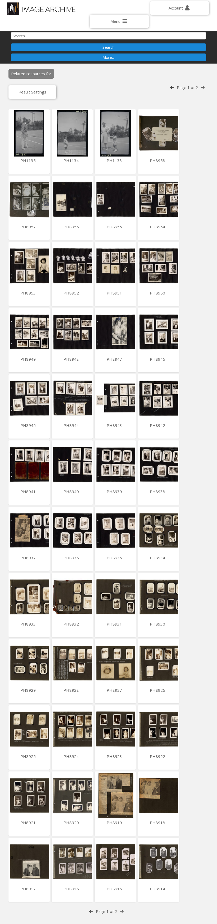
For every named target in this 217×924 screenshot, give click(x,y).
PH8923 (115, 756)
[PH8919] (115, 795)
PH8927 (115, 690)
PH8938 (158, 491)
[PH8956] (72, 199)
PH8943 (115, 425)
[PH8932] (72, 597)
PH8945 (28, 425)
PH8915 (115, 888)
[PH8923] (115, 729)
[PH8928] (72, 663)
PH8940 (72, 491)
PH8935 (115, 557)
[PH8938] (158, 464)
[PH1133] (115, 133)
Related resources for (31, 73)
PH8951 (115, 293)
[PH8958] (158, 133)
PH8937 (28, 557)
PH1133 (115, 160)
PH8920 (72, 822)
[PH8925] (29, 729)
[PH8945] (29, 398)
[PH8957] (29, 199)
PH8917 (28, 888)
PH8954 (158, 226)
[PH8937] (29, 530)
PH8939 (115, 491)
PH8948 (72, 359)
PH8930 (158, 624)
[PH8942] (158, 398)
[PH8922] (158, 729)
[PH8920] (72, 795)
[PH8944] (72, 398)
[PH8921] (29, 795)
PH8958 (158, 160)
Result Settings (32, 92)
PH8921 (28, 822)
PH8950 (158, 293)
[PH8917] (29, 861)
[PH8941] (29, 464)
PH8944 (72, 425)
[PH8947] (115, 332)
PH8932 (72, 624)
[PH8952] (72, 266)
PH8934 (158, 557)
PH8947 (115, 359)
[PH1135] (29, 133)
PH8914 (158, 888)
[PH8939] (115, 464)
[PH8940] (72, 464)
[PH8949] (29, 332)
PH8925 (28, 756)
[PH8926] (158, 663)
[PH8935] (115, 530)
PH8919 (115, 822)
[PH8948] (72, 332)
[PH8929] (29, 663)
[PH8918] (158, 795)
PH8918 (158, 822)
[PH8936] (72, 530)
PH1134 (72, 160)
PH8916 (72, 888)
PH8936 (72, 557)
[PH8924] (72, 729)
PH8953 (28, 293)
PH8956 (72, 226)
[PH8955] (115, 199)
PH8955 (115, 226)
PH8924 (72, 756)
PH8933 (28, 624)
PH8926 (158, 690)
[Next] (203, 87)
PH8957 (28, 226)
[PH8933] (29, 597)
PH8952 (72, 293)
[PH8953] (29, 266)
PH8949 (28, 359)
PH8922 (158, 756)
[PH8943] (115, 398)
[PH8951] (115, 266)
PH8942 (158, 425)
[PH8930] (158, 597)
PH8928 (72, 690)
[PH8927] (115, 663)
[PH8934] (158, 530)
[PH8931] (115, 597)
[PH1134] (72, 133)
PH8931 (115, 624)
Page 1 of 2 (187, 87)
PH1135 (28, 160)
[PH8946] (158, 332)
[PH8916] (72, 861)
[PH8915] (115, 861)
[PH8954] (158, 199)
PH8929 (28, 690)
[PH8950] (158, 266)
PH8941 (28, 491)
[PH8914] (158, 861)
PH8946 (158, 359)
